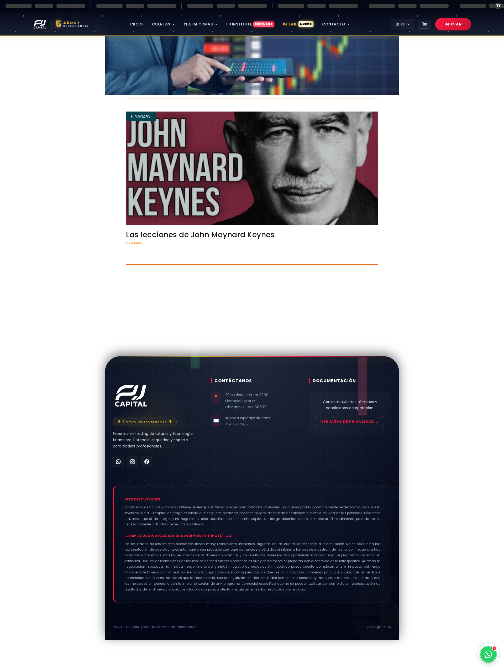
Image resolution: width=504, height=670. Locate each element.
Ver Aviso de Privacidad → (350, 421)
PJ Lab (297, 24)
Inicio (136, 24)
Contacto (334, 24)
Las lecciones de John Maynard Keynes (200, 235)
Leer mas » (135, 243)
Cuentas (161, 24)
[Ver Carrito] (424, 24)
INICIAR (453, 24)
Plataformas (199, 24)
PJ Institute (249, 24)
